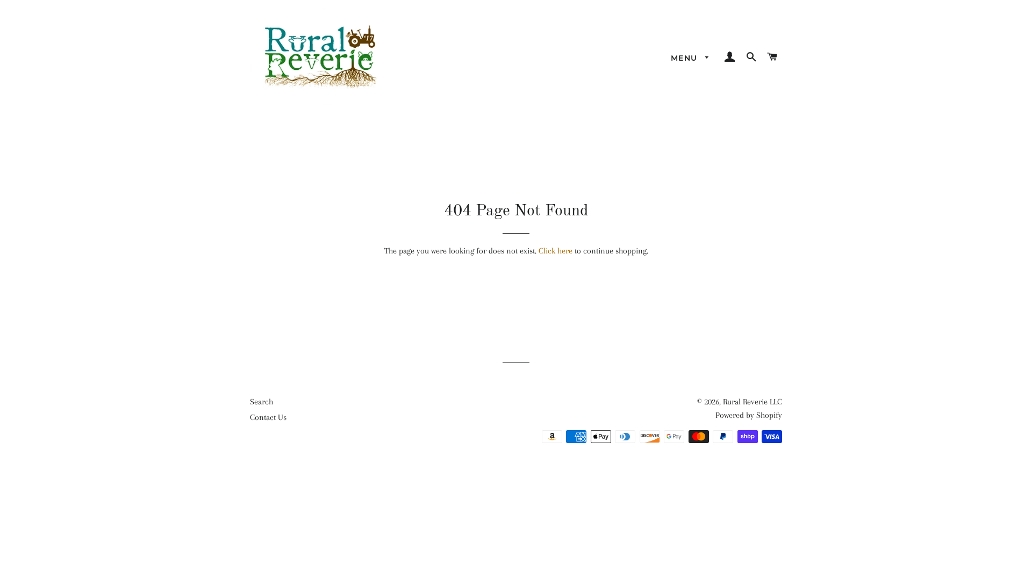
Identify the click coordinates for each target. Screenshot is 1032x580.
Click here (555, 251)
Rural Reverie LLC (752, 402)
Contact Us (268, 417)
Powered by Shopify (748, 415)
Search (261, 402)
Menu (685, 58)
